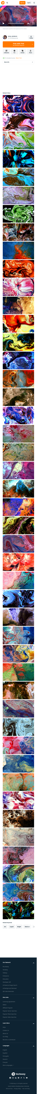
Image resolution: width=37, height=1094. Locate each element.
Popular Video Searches (9, 1016)
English (5, 1049)
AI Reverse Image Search (10, 984)
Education (6, 978)
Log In (28, 2)
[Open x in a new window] (23, 1077)
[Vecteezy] (2, 2)
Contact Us (6, 1029)
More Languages (7, 1064)
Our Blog (5, 1036)
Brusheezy (6, 966)
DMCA (4, 1004)
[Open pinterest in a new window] (18, 1077)
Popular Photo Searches (9, 1013)
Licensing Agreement (9, 1001)
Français (5, 1061)
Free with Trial (18, 44)
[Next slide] (30, 926)
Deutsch (5, 1058)
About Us (5, 1033)
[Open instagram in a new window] (12, 1077)
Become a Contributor (9, 1039)
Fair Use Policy (25, 1088)
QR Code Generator (8, 991)
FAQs (4, 1026)
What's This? (19, 58)
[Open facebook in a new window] (9, 1077)
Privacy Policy (16, 1088)
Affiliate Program (7, 1007)
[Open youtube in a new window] (26, 1077)
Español (5, 1052)
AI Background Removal (10, 987)
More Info (6, 61)
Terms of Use (8, 1088)
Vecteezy (5, 969)
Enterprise (6, 975)
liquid (12, 926)
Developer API (7, 981)
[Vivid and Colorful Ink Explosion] (18, 103)
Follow (31, 38)
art (5, 926)
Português (6, 1055)
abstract (27, 926)
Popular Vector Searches (10, 1010)
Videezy (5, 972)
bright (19, 926)
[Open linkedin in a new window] (15, 1077)
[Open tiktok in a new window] (20, 1077)
